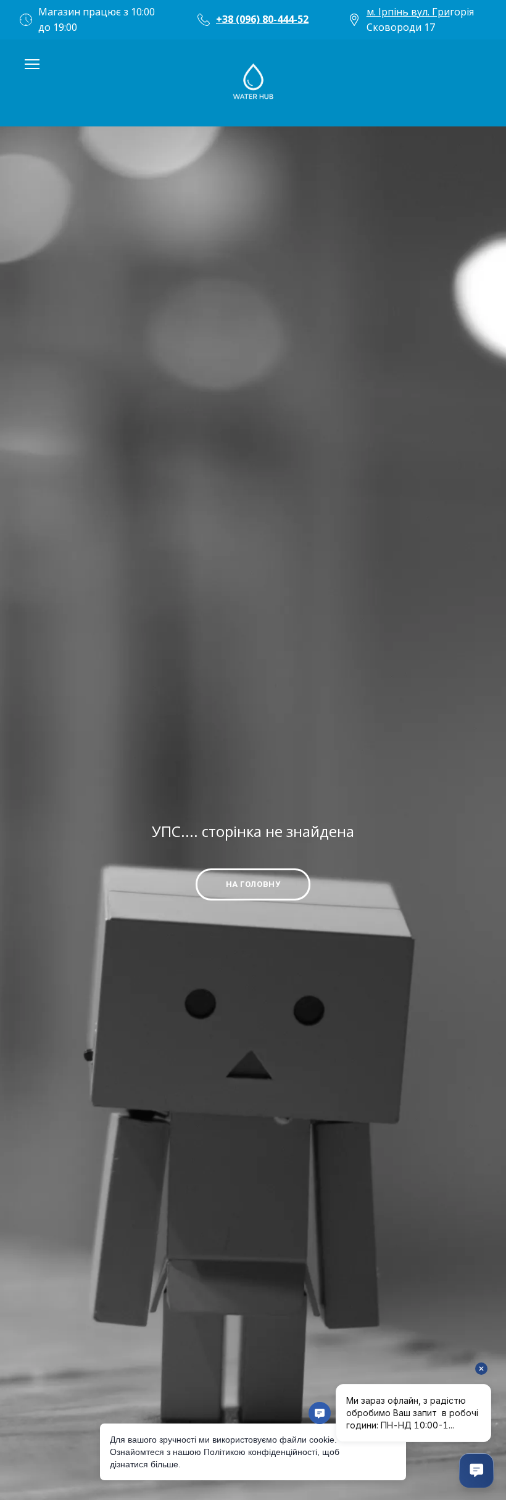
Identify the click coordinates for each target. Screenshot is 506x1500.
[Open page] (253, 83)
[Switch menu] (32, 64)
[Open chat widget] (476, 1470)
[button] (253, 884)
